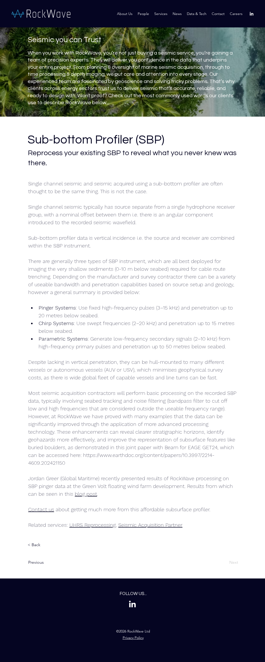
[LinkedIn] (251, 13)
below (99, 102)
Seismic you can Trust (64, 40)
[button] (196, 14)
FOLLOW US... (133, 593)
